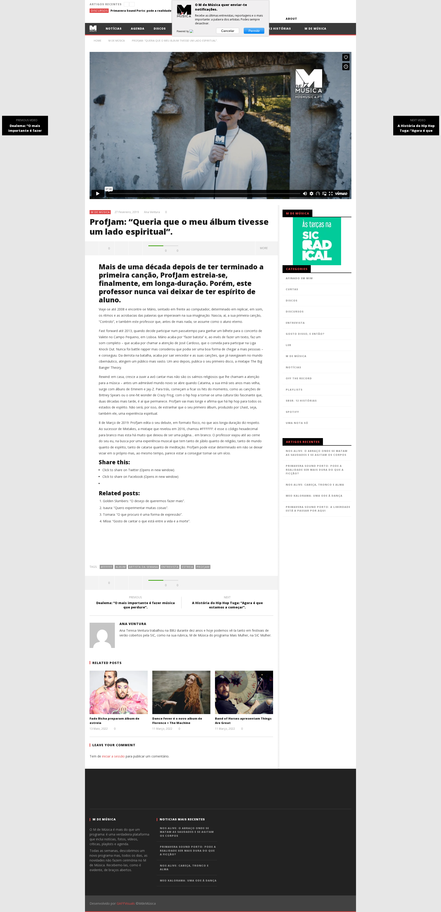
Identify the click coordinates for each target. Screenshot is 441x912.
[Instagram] (347, 18)
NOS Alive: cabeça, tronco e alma (315, 484)
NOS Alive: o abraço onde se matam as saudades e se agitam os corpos (317, 452)
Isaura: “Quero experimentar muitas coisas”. (135, 508)
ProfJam (203, 567)
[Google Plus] (330, 18)
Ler (288, 345)
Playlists (294, 389)
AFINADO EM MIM (299, 278)
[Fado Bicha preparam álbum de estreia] (119, 692)
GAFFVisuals (126, 903)
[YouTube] (313, 18)
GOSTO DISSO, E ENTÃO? (305, 333)
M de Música (315, 29)
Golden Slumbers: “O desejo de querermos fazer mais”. (144, 501)
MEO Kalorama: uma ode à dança (314, 495)
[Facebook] (304, 18)
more (264, 248)
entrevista (169, 567)
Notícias (114, 29)
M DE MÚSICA (100, 212)
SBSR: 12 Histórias (274, 29)
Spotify (292, 412)
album (121, 567)
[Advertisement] (181, 546)
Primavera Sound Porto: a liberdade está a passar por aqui (318, 508)
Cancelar (227, 31)
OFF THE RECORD (299, 378)
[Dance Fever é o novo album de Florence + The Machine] (181, 692)
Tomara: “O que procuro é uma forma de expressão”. (142, 514)
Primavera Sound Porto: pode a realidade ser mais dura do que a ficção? (144, 11)
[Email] (338, 18)
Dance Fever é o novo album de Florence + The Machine (177, 720)
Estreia (187, 567)
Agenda (137, 29)
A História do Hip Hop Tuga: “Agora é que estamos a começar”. (227, 603)
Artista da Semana (143, 567)
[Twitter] (321, 18)
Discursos (99, 11)
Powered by (183, 31)
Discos (160, 29)
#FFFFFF (106, 567)
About (291, 19)
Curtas (292, 289)
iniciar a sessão (113, 756)
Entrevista (295, 322)
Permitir (254, 31)
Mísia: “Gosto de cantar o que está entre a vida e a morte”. (146, 521)
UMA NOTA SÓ (297, 423)
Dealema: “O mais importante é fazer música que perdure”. (135, 603)
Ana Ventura (152, 212)
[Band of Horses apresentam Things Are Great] (244, 692)
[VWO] (194, 31)
